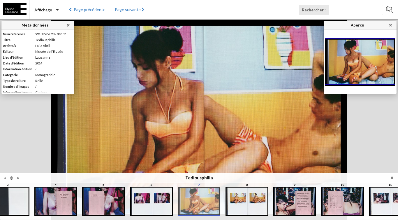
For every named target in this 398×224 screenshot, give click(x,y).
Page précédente (89, 9)
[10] (342, 201)
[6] (151, 201)
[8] (247, 201)
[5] (103, 201)
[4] (55, 201)
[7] (199, 201)
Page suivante (128, 9)
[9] (294, 201)
